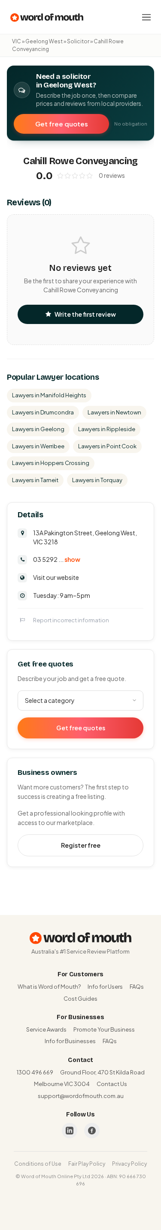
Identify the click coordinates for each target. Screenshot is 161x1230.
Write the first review (85, 314)
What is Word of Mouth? (49, 986)
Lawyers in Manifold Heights (49, 395)
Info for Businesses (70, 1041)
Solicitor (78, 41)
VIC (16, 41)
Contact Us (112, 1083)
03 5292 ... (56, 559)
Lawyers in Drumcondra (43, 412)
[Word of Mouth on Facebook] (92, 1130)
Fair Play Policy (86, 1164)
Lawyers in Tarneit (35, 480)
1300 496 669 (35, 1072)
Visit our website (56, 577)
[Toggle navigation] (146, 17)
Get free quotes (61, 124)
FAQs (137, 986)
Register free (80, 845)
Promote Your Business (104, 1029)
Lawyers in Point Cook (107, 446)
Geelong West (44, 41)
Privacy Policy (129, 1164)
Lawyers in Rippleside (106, 429)
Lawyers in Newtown (114, 412)
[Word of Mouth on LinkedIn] (69, 1130)
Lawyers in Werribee (38, 446)
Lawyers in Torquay (97, 480)
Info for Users (105, 986)
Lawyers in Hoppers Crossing (50, 462)
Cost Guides (80, 998)
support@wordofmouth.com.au (81, 1095)
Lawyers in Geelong (38, 429)
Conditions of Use (37, 1164)
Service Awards (46, 1029)
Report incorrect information (71, 620)
